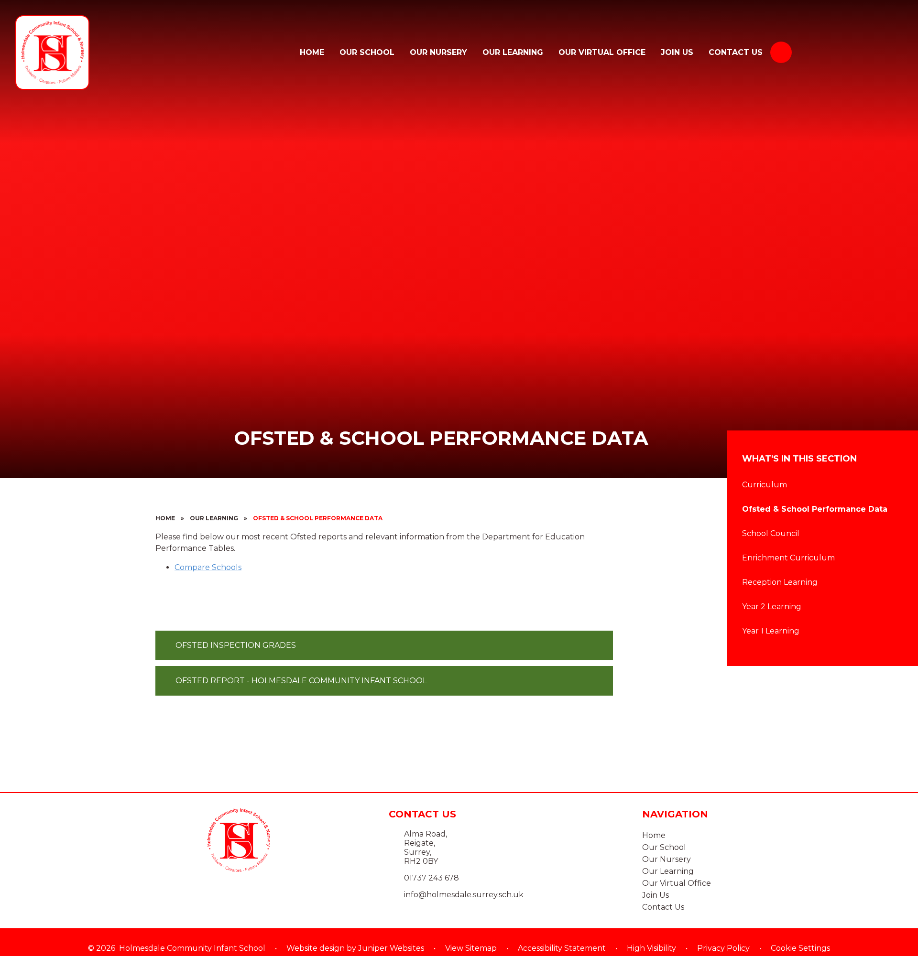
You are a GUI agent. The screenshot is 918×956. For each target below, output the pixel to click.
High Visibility (651, 948)
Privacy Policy (723, 948)
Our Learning (214, 518)
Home (165, 518)
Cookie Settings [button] (800, 948)
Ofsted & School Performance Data (317, 518)
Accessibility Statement (562, 948)
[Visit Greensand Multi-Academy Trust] (855, 52)
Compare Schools (208, 567)
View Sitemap (471, 948)
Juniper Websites (391, 948)
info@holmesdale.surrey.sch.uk (464, 894)
